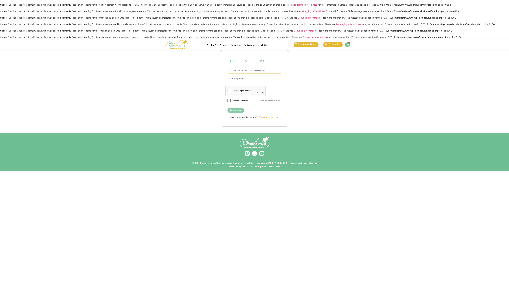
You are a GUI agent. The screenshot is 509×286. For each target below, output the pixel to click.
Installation (262, 45)
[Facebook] (247, 153)
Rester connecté (240, 101)
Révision (248, 45)
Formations (235, 45)
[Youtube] (261, 153)
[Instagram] (254, 153)
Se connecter (236, 110)
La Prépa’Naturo (219, 45)
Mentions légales (237, 167)
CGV (249, 167)
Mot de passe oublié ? (270, 101)
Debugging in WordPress (304, 4)
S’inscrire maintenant (269, 117)
